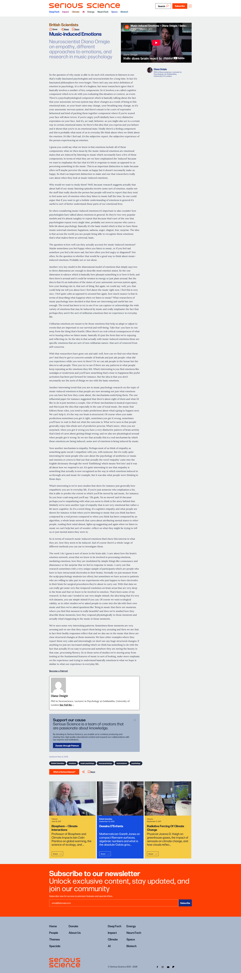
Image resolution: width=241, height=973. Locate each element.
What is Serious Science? (64, 772)
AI (83, 11)
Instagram (162, 966)
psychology (136, 763)
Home (53, 926)
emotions (72, 763)
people (53, 932)
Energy (91, 11)
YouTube (168, 966)
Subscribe (180, 6)
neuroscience (122, 763)
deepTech (54, 11)
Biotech (124, 11)
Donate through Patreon (67, 745)
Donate (73, 926)
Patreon (173, 966)
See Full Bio (66, 704)
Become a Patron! (58, 670)
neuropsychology (105, 763)
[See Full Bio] (73, 705)
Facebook (157, 966)
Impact (65, 11)
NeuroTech (103, 11)
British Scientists (57, 763)
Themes (54, 939)
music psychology (87, 763)
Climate (75, 11)
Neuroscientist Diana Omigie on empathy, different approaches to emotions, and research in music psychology (80, 48)
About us (75, 932)
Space (114, 11)
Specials (54, 946)
